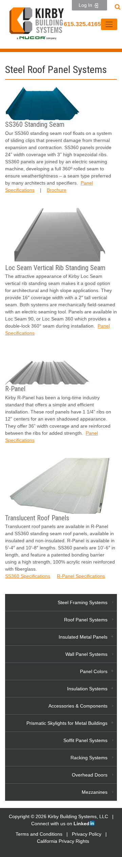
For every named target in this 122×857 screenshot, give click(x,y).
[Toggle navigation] (109, 24)
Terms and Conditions (39, 834)
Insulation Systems (87, 688)
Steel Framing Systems (82, 602)
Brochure (56, 190)
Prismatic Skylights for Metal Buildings (66, 723)
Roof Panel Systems (85, 619)
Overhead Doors (89, 775)
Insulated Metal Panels (83, 637)
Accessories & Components (77, 706)
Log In (86, 5)
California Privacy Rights (63, 841)
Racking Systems (88, 757)
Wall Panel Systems (86, 654)
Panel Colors (93, 671)
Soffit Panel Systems (85, 740)
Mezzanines (94, 792)
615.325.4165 (82, 24)
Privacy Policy (86, 834)
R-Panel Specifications (81, 576)
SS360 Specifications (27, 576)
